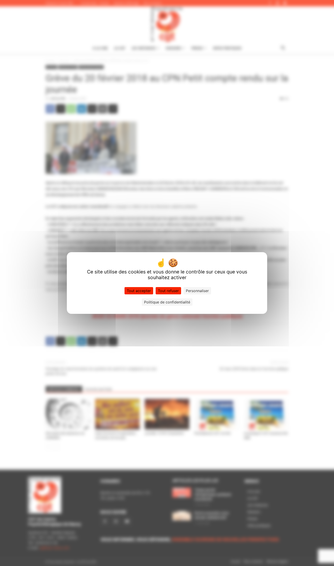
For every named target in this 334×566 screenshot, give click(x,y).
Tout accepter (139, 290)
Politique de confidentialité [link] (167, 302)
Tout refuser (168, 290)
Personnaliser (197, 290)
